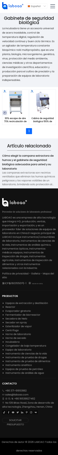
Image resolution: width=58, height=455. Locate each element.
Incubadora (12, 342)
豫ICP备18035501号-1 (14, 283)
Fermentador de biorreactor (22, 315)
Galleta (35, 273)
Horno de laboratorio (18, 334)
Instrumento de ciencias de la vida (26, 353)
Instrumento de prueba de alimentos (27, 361)
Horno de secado (15, 338)
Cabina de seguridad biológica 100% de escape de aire (42, 120)
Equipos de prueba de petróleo (24, 369)
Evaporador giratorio (18, 311)
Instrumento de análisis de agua (24, 373)
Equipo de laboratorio (18, 349)
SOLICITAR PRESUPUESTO (15, 420)
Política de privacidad (15, 273)
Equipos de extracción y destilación (26, 303)
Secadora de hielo (16, 318)
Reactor (10, 307)
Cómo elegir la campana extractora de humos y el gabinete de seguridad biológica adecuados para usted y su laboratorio (28, 162)
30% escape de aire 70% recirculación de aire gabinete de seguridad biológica (15, 120)
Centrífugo (12, 330)
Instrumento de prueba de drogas (26, 357)
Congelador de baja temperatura (25, 345)
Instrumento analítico (18, 365)
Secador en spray (16, 322)
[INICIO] (13, 5)
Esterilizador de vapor (18, 326)
